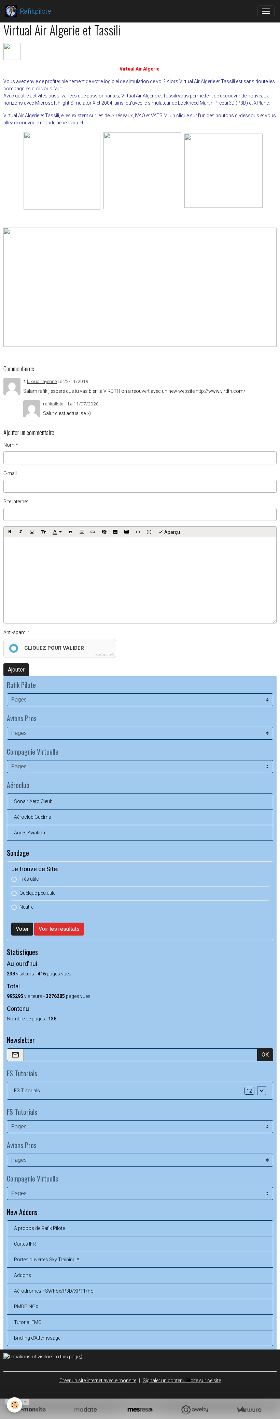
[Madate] (85, 1410)
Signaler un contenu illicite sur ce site (182, 1380)
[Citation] (70, 532)
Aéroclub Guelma (32, 817)
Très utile (29, 879)
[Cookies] (14, 1405)
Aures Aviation (29, 832)
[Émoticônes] (149, 532)
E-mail (10, 473)
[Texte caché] (104, 532)
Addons (22, 1275)
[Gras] (9, 532)
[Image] (115, 532)
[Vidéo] (126, 532)
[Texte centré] (81, 532)
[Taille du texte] (43, 532)
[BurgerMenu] (266, 11)
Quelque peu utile (37, 893)
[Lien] (93, 532)
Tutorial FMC (27, 1322)
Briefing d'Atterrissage (37, 1338)
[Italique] (21, 532)
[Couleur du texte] (57, 532)
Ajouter (16, 669)
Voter (22, 929)
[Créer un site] (31, 1410)
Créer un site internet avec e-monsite (97, 1380)
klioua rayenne (42, 381)
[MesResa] (139, 1410)
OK (265, 1054)
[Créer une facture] (248, 1410)
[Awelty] (194, 1410)
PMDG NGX (26, 1306)
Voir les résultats (59, 929)
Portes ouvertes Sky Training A (47, 1259)
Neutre (26, 907)
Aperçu (171, 532)
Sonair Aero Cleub (33, 801)
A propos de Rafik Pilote (39, 1228)
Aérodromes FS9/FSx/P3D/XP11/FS (54, 1291)
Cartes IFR (25, 1244)
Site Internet (15, 501)
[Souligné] (32, 532)
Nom (8, 445)
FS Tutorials (27, 1090)
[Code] (138, 532)
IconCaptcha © (104, 654)
